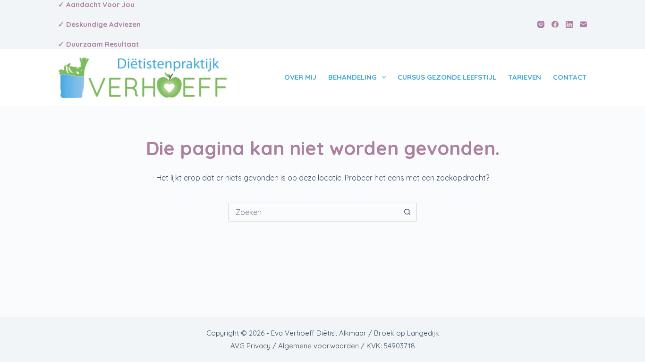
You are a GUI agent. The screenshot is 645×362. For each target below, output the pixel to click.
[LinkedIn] (569, 24)
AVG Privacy (250, 345)
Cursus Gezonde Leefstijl (447, 77)
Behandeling (352, 77)
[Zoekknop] (407, 212)
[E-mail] (583, 24)
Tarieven (524, 77)
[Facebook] (555, 24)
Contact (570, 77)
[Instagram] (540, 24)
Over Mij (300, 77)
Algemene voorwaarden (318, 345)
